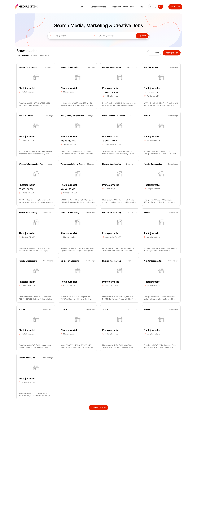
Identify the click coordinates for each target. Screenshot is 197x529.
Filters (156, 53)
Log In (142, 7)
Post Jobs (175, 7)
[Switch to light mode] (151, 7)
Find (144, 36)
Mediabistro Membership (123, 7)
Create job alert (171, 53)
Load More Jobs (98, 407)
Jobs (82, 7)
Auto (160, 7)
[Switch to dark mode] (155, 7)
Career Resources (98, 7)
